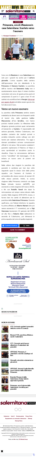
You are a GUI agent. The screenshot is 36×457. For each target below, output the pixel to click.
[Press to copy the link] (34, 455)
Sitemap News (18, 420)
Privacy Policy (29, 416)
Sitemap (30, 418)
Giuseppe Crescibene (9, 35)
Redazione (6, 416)
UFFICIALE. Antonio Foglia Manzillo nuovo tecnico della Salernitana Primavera (22, 370)
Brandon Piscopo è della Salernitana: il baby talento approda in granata (19, 378)
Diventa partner (20, 416)
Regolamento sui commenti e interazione (15, 418)
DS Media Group (23, 439)
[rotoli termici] (18, 298)
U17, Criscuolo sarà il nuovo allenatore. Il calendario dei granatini (19, 345)
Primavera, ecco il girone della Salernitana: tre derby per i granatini (20, 387)
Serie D (13, 416)
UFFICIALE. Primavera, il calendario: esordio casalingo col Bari (21, 353)
